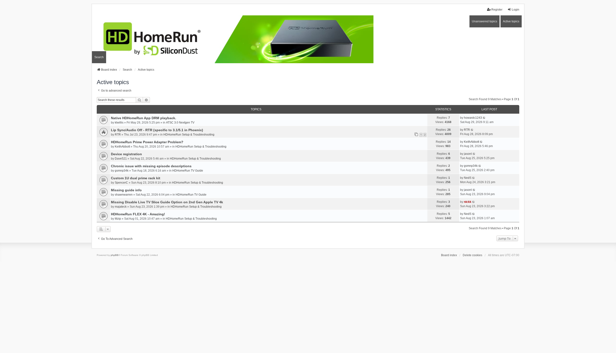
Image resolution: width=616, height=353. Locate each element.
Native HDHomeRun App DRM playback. (143, 118)
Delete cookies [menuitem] (472, 255)
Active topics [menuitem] (511, 21)
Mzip (118, 218)
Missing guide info (126, 190)
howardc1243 (473, 117)
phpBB (114, 255)
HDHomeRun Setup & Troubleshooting (188, 134)
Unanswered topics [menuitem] (484, 21)
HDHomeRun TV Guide (187, 170)
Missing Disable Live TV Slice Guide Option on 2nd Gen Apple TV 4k (167, 202)
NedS (467, 178)
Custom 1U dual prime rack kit (135, 178)
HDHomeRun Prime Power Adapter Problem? (147, 142)
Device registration (126, 154)
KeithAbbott (122, 146)
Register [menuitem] (496, 9)
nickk (467, 202)
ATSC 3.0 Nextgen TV (180, 122)
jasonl (468, 153)
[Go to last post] (484, 118)
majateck (121, 206)
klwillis (119, 122)
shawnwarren (124, 194)
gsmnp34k (121, 170)
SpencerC (121, 182)
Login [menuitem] (515, 9)
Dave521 (121, 158)
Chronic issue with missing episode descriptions (151, 166)
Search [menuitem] (99, 57)
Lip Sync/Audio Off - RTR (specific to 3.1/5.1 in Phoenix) (157, 130)
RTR (118, 134)
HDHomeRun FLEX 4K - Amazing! (138, 214)
